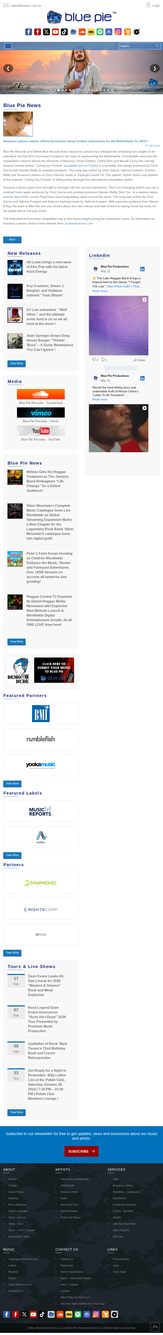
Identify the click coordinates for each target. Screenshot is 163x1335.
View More (16, 363)
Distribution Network (124, 1204)
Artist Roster (68, 1185)
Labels (12, 1265)
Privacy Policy (121, 1259)
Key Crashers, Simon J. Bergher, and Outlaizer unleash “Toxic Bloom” (45, 290)
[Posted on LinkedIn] (142, 269)
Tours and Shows (71, 1217)
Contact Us (67, 1259)
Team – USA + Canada (21, 1230)
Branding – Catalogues (126, 1191)
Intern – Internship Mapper (76, 1278)
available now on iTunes (81, 165)
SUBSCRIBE (78, 1151)
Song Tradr (119, 1271)
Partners (13, 1198)
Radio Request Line (20, 1284)
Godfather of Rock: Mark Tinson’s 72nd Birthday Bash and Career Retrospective (47, 1051)
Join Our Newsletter (124, 1223)
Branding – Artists (123, 1185)
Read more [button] (99, 291)
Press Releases (17, 1204)
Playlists (13, 1271)
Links (116, 1265)
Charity (12, 1185)
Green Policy (15, 1191)
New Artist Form (70, 1204)
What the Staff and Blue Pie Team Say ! (83, 1303)
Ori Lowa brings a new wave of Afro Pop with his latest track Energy (49, 266)
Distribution (119, 1198)
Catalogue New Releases (23, 1259)
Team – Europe (17, 1217)
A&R (115, 1179)
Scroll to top (155, 1327)
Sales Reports (121, 1230)
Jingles (117, 1217)
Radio (11, 1278)
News (64, 1198)
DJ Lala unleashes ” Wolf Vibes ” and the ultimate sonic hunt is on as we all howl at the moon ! (47, 317)
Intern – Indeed (69, 1284)
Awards (12, 1179)
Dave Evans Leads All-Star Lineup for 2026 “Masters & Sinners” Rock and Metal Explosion (46, 985)
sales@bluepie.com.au (26, 5)
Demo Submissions (72, 1271)
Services (118, 1236)
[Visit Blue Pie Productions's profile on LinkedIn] (95, 269)
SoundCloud (15, 1291)
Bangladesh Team (19, 1236)
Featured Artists (70, 1191)
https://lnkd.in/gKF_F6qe (123, 286)
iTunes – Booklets (123, 1211)
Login (156, 5)
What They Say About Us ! (75, 1297)
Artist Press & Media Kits (75, 1179)
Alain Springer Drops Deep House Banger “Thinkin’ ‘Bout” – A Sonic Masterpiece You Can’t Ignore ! (50, 342)
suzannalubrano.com (79, 223)
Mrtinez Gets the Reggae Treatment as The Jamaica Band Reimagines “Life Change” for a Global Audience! (48, 481)
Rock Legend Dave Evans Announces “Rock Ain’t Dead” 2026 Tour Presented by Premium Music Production (47, 1019)
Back (12, 239)
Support (65, 1291)
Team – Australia (18, 1211)
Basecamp (67, 1265)
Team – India (15, 1223)
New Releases (69, 1211)
